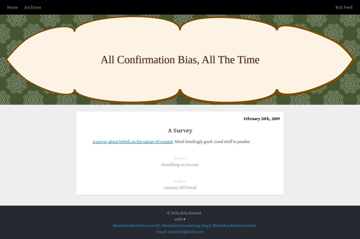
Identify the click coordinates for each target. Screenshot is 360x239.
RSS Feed (344, 7)
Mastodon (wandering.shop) (186, 225)
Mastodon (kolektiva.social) (136, 225)
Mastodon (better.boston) (234, 225)
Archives (32, 7)
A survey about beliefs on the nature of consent (133, 141)
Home (12, 7)
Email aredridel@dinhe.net (180, 232)
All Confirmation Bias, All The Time (180, 59)
